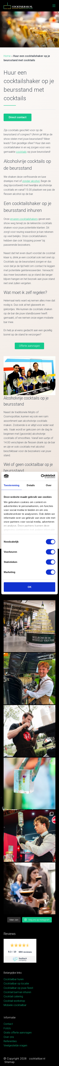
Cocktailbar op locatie (16, 983)
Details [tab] (31, 485)
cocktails (21, 151)
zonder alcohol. (31, 181)
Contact (8, 1023)
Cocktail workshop (14, 1000)
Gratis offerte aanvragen (18, 1032)
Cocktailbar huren (14, 979)
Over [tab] (48, 485)
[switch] (50, 551)
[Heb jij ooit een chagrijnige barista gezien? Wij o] (30, 679)
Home (7, 56)
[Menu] (53, 5)
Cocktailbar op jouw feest (18, 987)
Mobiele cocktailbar (15, 1005)
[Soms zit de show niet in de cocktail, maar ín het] (30, 783)
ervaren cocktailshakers (24, 219)
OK (29, 587)
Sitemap (9, 1062)
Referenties (10, 1041)
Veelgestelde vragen (15, 1045)
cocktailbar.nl (37, 1058)
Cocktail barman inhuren (17, 992)
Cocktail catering (13, 996)
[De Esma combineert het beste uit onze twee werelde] (30, 888)
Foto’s (7, 1028)
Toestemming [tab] (11, 485)
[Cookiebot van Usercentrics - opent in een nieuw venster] (41, 476)
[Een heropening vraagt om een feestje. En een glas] (30, 626)
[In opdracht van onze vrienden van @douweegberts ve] (30, 731)
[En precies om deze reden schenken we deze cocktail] (30, 836)
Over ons (9, 1037)
